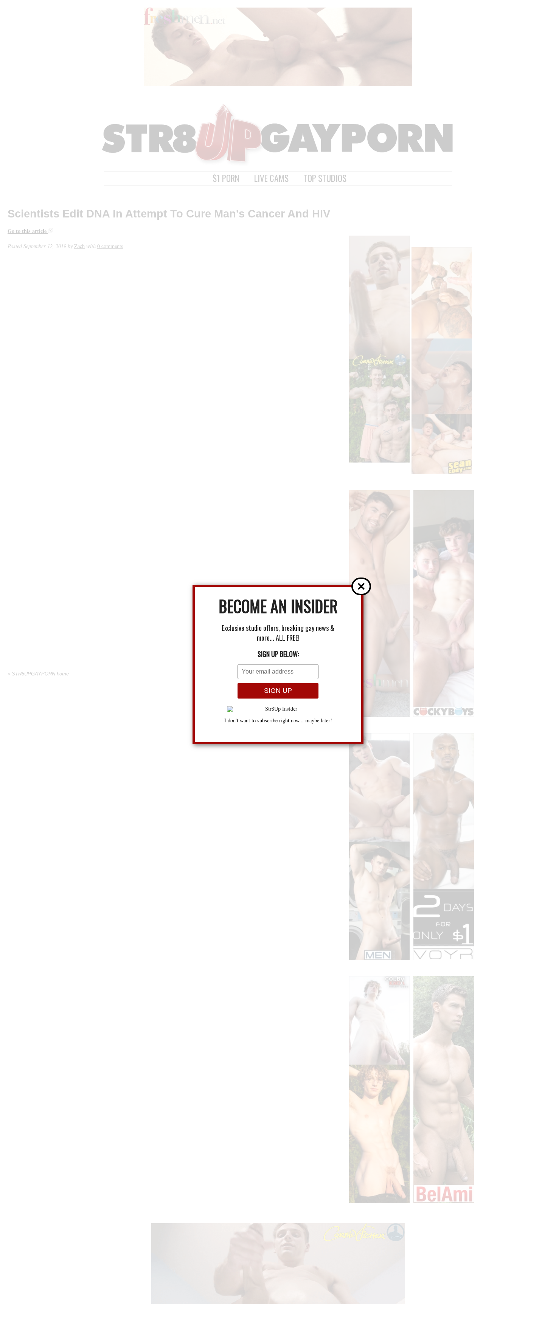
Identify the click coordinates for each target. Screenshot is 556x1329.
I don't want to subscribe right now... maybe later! (278, 720)
